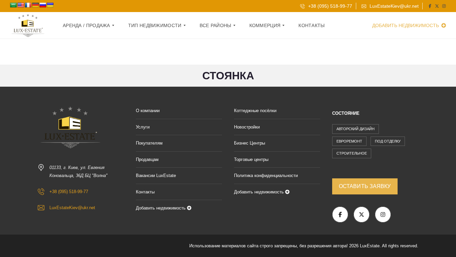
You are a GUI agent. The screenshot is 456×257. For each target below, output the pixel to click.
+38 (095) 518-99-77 (329, 6)
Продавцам (147, 159)
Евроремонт (349, 141)
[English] (20, 5)
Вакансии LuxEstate (156, 175)
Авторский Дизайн (355, 129)
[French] (28, 5)
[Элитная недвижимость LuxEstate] (28, 25)
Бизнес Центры (249, 143)
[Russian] (42, 5)
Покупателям (149, 143)
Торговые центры (251, 159)
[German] (35, 5)
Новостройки (247, 127)
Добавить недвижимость (406, 25)
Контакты (145, 191)
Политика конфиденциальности (266, 175)
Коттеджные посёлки (255, 110)
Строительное (351, 153)
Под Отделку (388, 141)
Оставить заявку (365, 186)
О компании (148, 110)
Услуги (143, 127)
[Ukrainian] (50, 5)
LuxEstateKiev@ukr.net (393, 6)
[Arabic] (13, 5)
